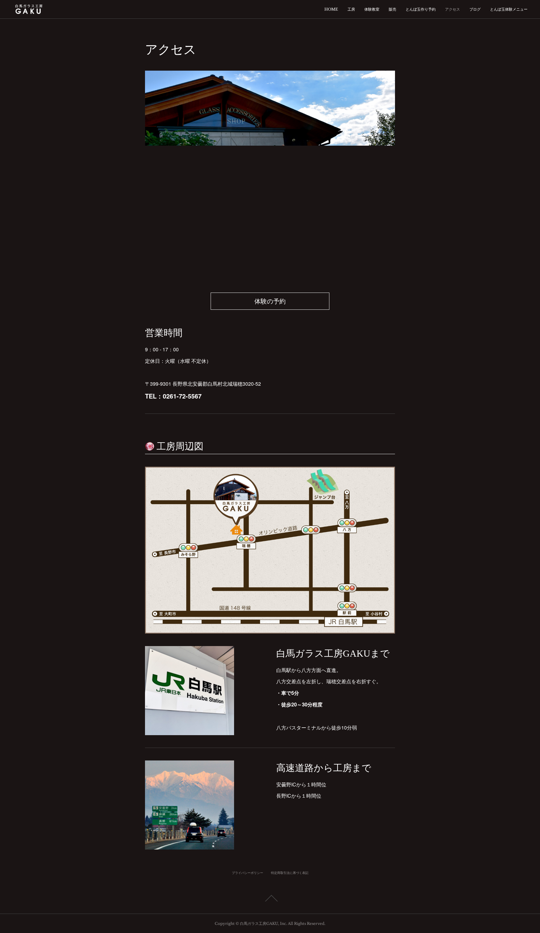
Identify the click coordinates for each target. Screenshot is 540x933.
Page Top (270, 898)
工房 (351, 9)
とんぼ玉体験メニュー (509, 9)
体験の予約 (270, 301)
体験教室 (371, 9)
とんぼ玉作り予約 (421, 9)
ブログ (475, 9)
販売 (392, 9)
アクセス (452, 9)
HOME (331, 9)
